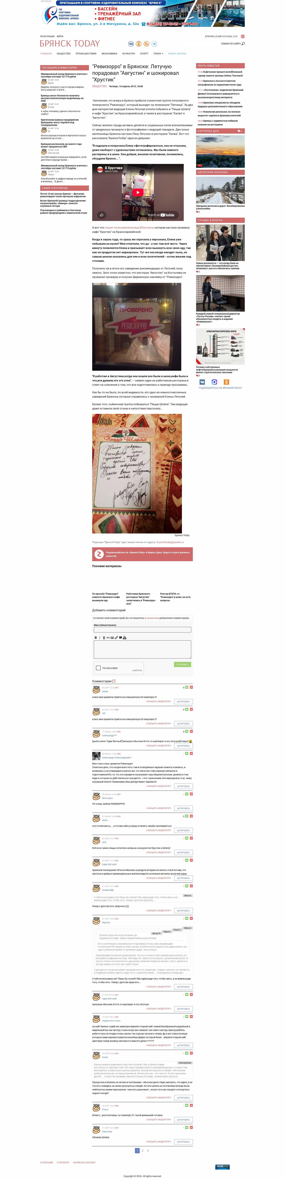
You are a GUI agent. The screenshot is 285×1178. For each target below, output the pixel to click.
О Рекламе (46, 1162)
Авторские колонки (213, 172)
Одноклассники (226, 382)
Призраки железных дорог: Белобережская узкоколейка (220, 207)
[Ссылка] (116, 638)
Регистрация (47, 36)
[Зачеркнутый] (108, 638)
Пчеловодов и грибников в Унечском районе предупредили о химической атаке (63, 211)
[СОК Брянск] (142, 13)
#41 (117, 688)
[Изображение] (112, 638)
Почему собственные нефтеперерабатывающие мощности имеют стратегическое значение (217, 370)
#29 (117, 1053)
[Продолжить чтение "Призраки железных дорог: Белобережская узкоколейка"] (220, 190)
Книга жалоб (177, 53)
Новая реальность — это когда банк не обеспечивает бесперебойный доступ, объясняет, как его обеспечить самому (217, 266)
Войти (60, 36)
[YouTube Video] (125, 638)
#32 (117, 919)
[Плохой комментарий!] (191, 687)
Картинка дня (208, 130)
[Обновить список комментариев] (114, 681)
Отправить (182, 664)
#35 (117, 838)
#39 (119, 732)
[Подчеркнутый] (104, 638)
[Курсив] (100, 638)
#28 (117, 1106)
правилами (153, 618)
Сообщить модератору (158, 701)
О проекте (63, 1162)
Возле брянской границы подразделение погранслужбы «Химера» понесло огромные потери (63, 203)
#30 (117, 1017)
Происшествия (86, 53)
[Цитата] (120, 638)
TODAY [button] (157, 53)
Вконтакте (202, 382)
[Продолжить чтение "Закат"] (220, 151)
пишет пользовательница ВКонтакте (129, 227)
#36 (119, 816)
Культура (128, 53)
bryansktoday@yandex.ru (170, 542)
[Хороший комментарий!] (186, 687)
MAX (214, 382)
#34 (117, 861)
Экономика (109, 53)
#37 (119, 794)
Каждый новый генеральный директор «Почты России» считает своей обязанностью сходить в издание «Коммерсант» (218, 317)
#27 (117, 1128)
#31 (117, 995)
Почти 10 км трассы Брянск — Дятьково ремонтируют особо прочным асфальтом (63, 195)
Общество (64, 53)
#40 (117, 710)
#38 (119, 754)
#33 (117, 886)
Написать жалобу (84, 1162)
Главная (46, 53)
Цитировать (183, 702)
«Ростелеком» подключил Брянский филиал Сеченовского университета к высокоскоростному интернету (220, 94)
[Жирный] (96, 638)
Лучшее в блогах (210, 220)
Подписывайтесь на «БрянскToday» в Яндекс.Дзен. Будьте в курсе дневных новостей (148, 554)
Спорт (144, 53)
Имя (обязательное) (105, 625)
